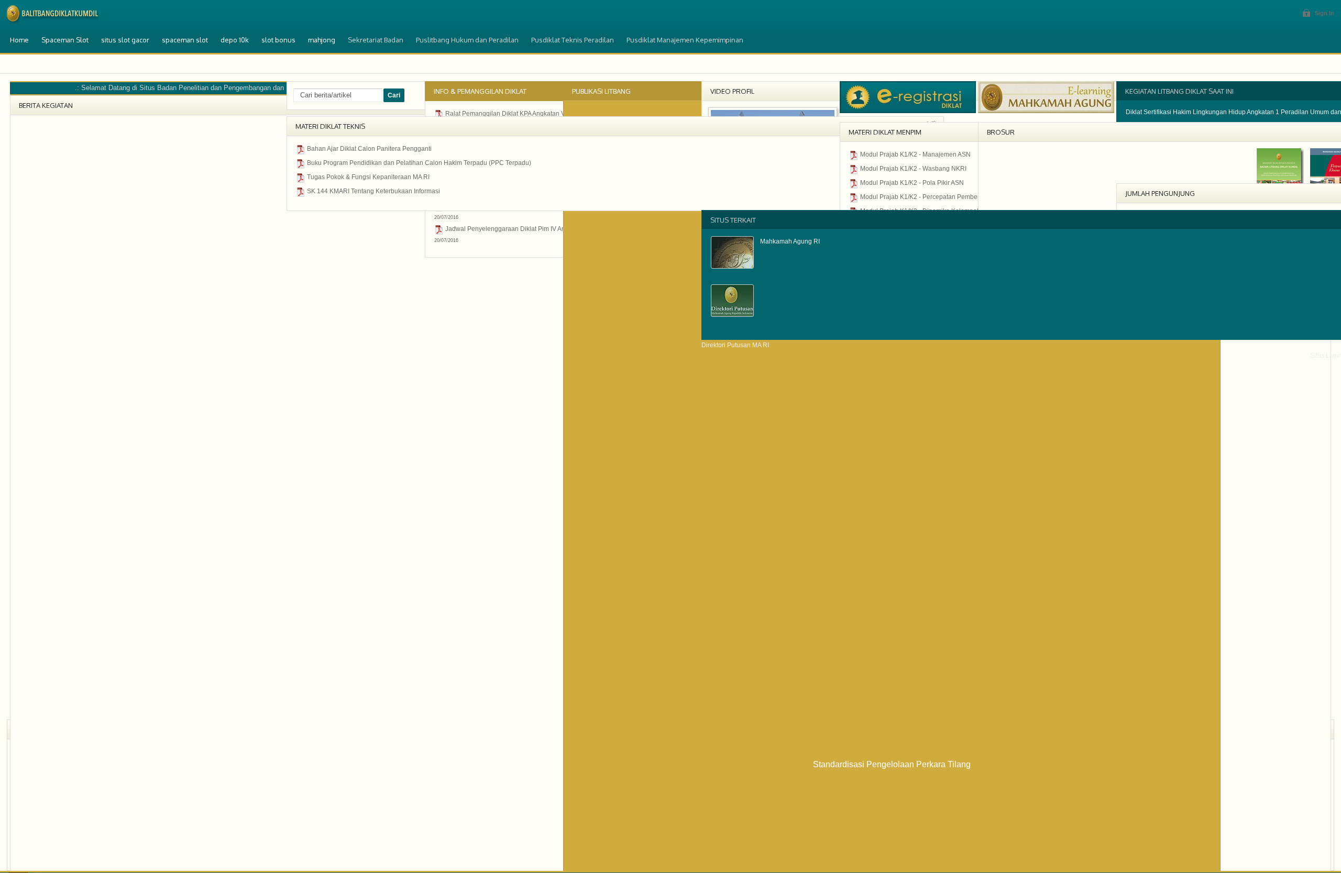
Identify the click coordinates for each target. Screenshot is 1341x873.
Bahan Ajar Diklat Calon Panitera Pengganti (369, 148)
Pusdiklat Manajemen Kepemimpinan (684, 40)
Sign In (1324, 13)
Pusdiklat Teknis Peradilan (572, 40)
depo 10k (235, 40)
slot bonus (278, 40)
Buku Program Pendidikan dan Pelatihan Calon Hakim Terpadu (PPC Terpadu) (419, 163)
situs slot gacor (125, 40)
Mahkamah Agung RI (790, 241)
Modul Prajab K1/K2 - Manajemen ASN (915, 154)
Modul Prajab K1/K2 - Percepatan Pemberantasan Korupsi (943, 197)
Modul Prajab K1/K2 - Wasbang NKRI (913, 168)
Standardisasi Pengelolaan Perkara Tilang (892, 764)
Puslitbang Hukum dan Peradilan (467, 40)
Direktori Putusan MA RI (735, 345)
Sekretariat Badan (375, 40)
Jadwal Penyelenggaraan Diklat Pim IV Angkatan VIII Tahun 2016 (538, 229)
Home (19, 40)
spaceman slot (185, 40)
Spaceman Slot (65, 40)
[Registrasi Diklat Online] (908, 111)
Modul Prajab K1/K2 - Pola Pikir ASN (912, 182)
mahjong (321, 40)
